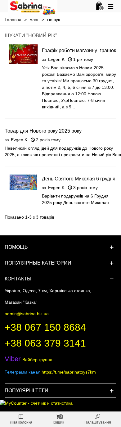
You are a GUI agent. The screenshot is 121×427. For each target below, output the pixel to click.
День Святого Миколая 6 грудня (78, 178)
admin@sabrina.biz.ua (27, 313)
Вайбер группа (28, 359)
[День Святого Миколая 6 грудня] (23, 181)
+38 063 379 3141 (45, 343)
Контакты (18, 278)
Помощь (16, 247)
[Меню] (110, 6)
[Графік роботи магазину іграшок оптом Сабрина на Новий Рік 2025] (23, 53)
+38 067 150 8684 (45, 327)
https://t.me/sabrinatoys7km (69, 372)
